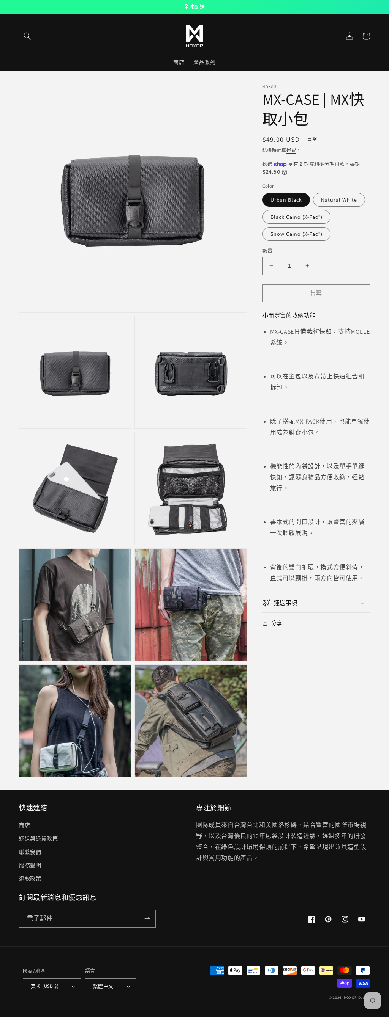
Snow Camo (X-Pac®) (296, 234)
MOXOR (350, 997)
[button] (27, 36)
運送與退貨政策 (38, 838)
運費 (291, 150)
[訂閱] (147, 919)
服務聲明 (30, 865)
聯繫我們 (30, 852)
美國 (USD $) (45, 986)
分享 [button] (276, 623)
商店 (24, 825)
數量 (267, 251)
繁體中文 (103, 986)
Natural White (339, 199)
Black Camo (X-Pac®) (296, 216)
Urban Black (286, 199)
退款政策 (30, 878)
